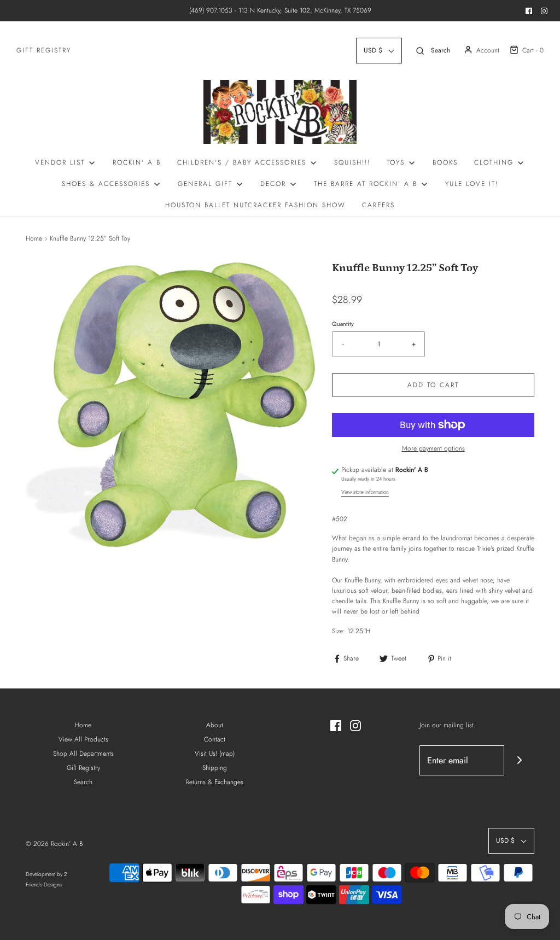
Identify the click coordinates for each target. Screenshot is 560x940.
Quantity (343, 323)
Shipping (214, 768)
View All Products (83, 739)
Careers (378, 205)
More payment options (433, 448)
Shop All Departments (83, 753)
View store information (365, 492)
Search (83, 782)
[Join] (519, 760)
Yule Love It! (471, 184)
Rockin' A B (137, 162)
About (214, 725)
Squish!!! (352, 162)
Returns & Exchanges (214, 782)
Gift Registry (43, 50)
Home (34, 238)
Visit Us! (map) (215, 753)
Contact (214, 739)
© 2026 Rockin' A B (54, 844)
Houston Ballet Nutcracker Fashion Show (255, 205)
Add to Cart (433, 385)
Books (445, 162)
